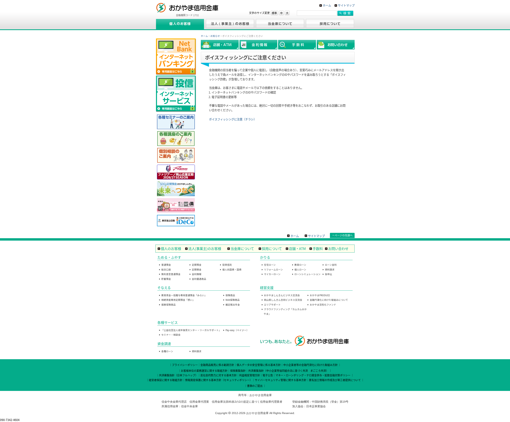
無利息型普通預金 (170, 274)
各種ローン (167, 351)
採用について (272, 248)
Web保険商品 (233, 299)
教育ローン (300, 264)
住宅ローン (270, 264)
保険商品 (230, 295)
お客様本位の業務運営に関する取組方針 (204, 370)
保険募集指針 (238, 370)
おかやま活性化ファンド (323, 304)
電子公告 (268, 375)
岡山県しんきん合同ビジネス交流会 (283, 299)
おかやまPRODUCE (320, 295)
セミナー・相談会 (170, 334)
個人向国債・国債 (231, 269)
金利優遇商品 (199, 278)
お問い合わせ (338, 248)
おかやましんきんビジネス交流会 (282, 295)
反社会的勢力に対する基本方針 (218, 375)
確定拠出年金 (233, 304)
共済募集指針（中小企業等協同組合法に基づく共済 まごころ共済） (288, 370)
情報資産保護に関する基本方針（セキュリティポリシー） (218, 380)
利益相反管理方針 (249, 375)
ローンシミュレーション (307, 274)
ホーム (327, 5)
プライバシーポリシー (185, 365)
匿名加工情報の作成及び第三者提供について (335, 380)
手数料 (318, 248)
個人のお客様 (171, 248)
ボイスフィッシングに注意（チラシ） (232, 119)
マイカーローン (272, 274)
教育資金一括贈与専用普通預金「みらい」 (184, 295)
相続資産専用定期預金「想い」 (178, 299)
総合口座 (166, 269)
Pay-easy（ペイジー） (237, 330)
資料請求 (329, 269)
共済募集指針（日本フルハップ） (178, 375)
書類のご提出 (255, 386)
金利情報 (196, 274)
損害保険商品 (168, 304)
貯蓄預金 (166, 278)
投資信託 (227, 264)
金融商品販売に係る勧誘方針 (217, 365)
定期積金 (196, 269)
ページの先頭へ (343, 235)
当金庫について (242, 248)
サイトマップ (346, 5)
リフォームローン (273, 269)
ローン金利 (331, 264)
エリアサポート (272, 304)
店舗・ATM (297, 248)
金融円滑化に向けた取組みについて (329, 299)
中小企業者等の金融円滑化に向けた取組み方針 (310, 365)
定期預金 (196, 264)
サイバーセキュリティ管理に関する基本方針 (280, 380)
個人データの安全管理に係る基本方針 (259, 365)
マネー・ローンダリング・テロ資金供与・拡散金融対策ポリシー (313, 375)
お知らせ (215, 35)
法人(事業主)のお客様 (204, 248)
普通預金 (166, 264)
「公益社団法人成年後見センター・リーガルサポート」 (191, 330)
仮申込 (328, 274)
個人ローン (300, 269)
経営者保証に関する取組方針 (165, 380)
